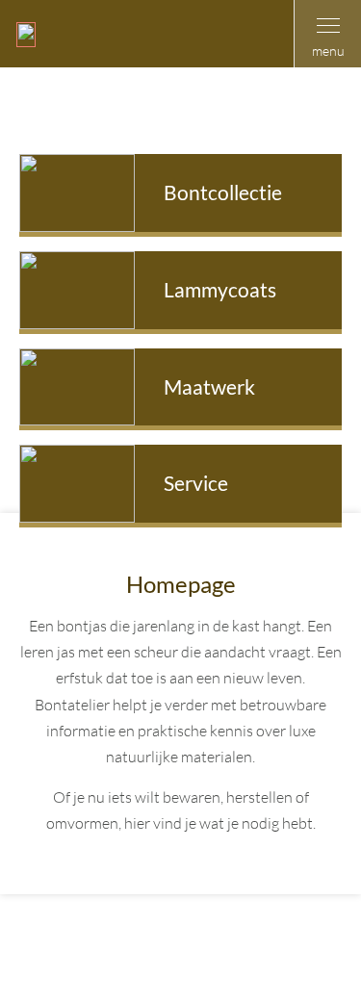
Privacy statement (263, 948)
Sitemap (166, 948)
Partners (177, 974)
